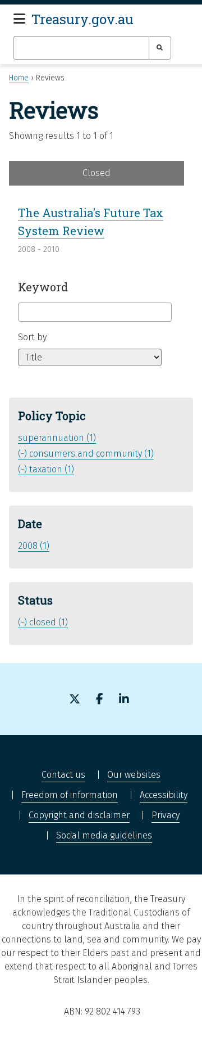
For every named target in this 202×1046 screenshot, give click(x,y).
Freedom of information (69, 795)
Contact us (63, 774)
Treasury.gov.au (82, 19)
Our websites (133, 774)
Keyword (43, 286)
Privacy (166, 815)
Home (19, 78)
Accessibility (163, 795)
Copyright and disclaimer (79, 815)
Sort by (32, 337)
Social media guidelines (104, 835)
